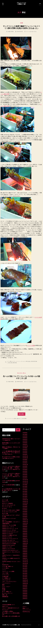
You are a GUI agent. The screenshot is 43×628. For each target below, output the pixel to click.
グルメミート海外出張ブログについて (10, 608)
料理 (34, 361)
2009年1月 (25, 538)
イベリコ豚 (9, 361)
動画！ (3, 584)
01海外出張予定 (5, 523)
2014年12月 (25, 446)
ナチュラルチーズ (6, 579)
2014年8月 (25, 447)
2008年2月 (25, 556)
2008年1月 (25, 558)
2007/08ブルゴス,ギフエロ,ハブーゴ (10, 542)
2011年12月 (25, 479)
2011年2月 (25, 496)
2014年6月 (25, 451)
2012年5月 (25, 471)
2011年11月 (25, 481)
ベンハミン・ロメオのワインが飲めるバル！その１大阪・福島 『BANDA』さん (11, 468)
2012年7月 (25, 467)
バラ (21, 361)
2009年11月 (25, 521)
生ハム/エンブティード (7, 593)
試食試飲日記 (5, 596)
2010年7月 (25, 508)
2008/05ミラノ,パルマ (7, 547)
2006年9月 (25, 585)
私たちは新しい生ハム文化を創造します (11, 616)
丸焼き (29, 361)
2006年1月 (25, 598)
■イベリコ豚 (5, 500)
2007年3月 (25, 575)
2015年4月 (25, 441)
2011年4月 (25, 493)
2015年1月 (25, 444)
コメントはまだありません (31, 31)
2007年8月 (25, 566)
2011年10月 (25, 483)
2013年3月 (25, 461)
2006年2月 (25, 596)
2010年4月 (25, 513)
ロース (24, 361)
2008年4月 (25, 553)
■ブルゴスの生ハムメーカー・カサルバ (11, 515)
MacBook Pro (5, 564)
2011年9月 (25, 484)
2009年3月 (25, 534)
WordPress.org (26, 611)
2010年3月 (25, 514)
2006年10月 (25, 583)
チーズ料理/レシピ (6, 578)
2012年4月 (25, 472)
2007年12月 (25, 560)
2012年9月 (25, 466)
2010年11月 (25, 501)
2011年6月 (25, 489)
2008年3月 (25, 555)
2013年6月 (25, 459)
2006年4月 (25, 593)
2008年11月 (25, 541)
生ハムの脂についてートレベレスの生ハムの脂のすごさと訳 (21, 377)
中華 (26, 361)
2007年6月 (25, 570)
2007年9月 (25, 565)
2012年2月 (25, 476)
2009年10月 (25, 523)
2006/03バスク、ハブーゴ (8, 526)
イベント (4, 569)
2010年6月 (25, 509)
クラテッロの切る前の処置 (8, 480)
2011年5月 (25, 491)
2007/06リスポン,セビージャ (8, 540)
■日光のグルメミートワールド (9, 518)
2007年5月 (25, 571)
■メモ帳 (4, 516)
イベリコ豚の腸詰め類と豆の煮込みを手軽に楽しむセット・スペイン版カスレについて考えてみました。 (11, 453)
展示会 (3, 588)
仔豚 (32, 361)
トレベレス (9, 418)
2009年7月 (25, 528)
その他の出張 (5, 576)
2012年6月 (25, 469)
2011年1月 (25, 498)
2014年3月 (25, 452)
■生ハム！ (4, 520)
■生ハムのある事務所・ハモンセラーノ (11, 521)
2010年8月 (25, 506)
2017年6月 (25, 434)
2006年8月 (25, 586)
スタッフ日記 (5, 573)
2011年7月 (25, 488)
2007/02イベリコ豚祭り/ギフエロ (9, 535)
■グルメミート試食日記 (7, 503)
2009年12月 (25, 519)
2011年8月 (25, 486)
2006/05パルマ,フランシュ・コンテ (10, 528)
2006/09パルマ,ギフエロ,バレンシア (10, 531)
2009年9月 (25, 524)
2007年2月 (25, 576)
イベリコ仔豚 (31, 345)
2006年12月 (25, 580)
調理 (14, 362)
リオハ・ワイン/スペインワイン (9, 581)
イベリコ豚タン (5, 568)
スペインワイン (5, 574)
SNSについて (5, 606)
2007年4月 (25, 573)
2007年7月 (25, 568)
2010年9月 (25, 504)
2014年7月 (25, 449)
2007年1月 (25, 578)
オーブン (13, 361)
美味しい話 (4, 594)
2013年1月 (25, 462)
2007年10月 (25, 563)
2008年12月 (25, 540)
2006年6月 (25, 590)
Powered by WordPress (26, 624)
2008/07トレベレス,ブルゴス (8, 548)
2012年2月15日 (20, 31)
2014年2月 (25, 454)
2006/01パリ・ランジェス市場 (9, 525)
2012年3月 (25, 474)
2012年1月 (25, 478)
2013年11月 (25, 456)
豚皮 (16, 362)
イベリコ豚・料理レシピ (7, 566)
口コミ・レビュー (6, 586)
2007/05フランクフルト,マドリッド (10, 538)
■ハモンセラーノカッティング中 (9, 511)
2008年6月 (25, 550)
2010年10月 (25, 503)
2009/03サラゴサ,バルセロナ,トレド (10, 550)
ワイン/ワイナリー (6, 583)
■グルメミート (5, 501)
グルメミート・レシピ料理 (8, 571)
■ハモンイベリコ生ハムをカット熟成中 (11, 510)
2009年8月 (25, 526)
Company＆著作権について (8, 604)
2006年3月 (25, 595)
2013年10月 (25, 457)
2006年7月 (25, 588)
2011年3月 (25, 494)
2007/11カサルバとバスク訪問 (9, 543)
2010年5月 (25, 511)
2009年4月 (25, 533)
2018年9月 (25, 432)
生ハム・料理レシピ (6, 591)
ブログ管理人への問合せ (7, 611)
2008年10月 (25, 543)
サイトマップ (5, 609)
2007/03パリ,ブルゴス (7, 537)
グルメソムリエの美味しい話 (21, 3)
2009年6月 (25, 529)
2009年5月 (25, 531)
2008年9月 (25, 545)
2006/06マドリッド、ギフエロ (9, 530)
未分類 (21, 22)
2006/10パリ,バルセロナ (7, 533)
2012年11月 (25, 464)
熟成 (18, 418)
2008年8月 (25, 546)
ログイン (25, 606)
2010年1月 (25, 518)
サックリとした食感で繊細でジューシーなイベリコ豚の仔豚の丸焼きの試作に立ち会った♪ (21, 27)
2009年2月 (25, 536)
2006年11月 (25, 581)
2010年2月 (25, 516)
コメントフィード (27, 610)
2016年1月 (25, 439)
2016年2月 (25, 437)
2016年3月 (25, 436)
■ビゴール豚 (5, 513)
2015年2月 (25, 442)
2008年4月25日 (20, 381)
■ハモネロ (4, 508)
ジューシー (18, 361)
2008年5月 (25, 551)
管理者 (12, 31)
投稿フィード (26, 608)
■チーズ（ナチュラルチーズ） (9, 505)
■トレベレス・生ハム (21, 372)
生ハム (20, 418)
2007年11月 (25, 561)
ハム (12, 418)
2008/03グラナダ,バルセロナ (8, 545)
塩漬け (15, 418)
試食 (11, 362)
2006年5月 (25, 591)
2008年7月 (25, 548)
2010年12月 (25, 499)
